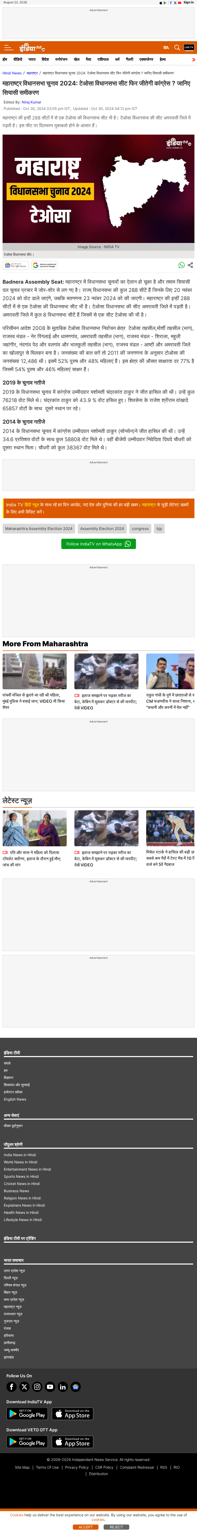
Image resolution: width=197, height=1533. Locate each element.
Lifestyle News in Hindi (23, 1219)
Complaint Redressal (137, 1467)
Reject (116, 1527)
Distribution (98, 1473)
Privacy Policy (77, 1467)
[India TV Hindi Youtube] (179, 2)
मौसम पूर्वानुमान (13, 1125)
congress (140, 528)
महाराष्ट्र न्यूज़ (13, 1306)
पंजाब (7, 1328)
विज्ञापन (8, 1077)
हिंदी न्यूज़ (32, 504)
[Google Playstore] (27, 1414)
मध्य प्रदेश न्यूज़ (14, 1299)
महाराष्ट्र (32, 73)
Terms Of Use (47, 1467)
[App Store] (72, 1414)
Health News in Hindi (21, 1212)
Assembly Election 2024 (102, 528)
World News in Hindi (20, 1162)
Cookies (16, 1515)
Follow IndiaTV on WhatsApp (94, 543)
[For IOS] (72, 1442)
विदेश (45, 59)
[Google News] (16, 265)
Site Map (22, 1467)
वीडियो (18, 59)
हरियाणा (9, 1335)
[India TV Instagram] (37, 1387)
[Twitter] (24, 1387)
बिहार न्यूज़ (10, 1292)
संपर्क (7, 1063)
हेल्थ (163, 59)
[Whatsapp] (182, 265)
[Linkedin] (63, 1387)
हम (5, 1070)
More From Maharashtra (45, 643)
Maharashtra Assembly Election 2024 (39, 528)
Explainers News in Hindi (24, 1205)
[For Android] (27, 1442)
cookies (98, 1519)
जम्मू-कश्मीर (11, 1350)
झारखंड (9, 1357)
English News (15, 1099)
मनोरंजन (61, 59)
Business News (16, 1191)
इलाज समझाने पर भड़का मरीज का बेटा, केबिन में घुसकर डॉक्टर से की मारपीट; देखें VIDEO (105, 701)
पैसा (88, 59)
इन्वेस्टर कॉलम (13, 1092)
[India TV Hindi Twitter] (175, 2)
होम (5, 59)
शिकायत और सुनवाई (17, 1085)
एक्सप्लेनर (146, 59)
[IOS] (160, 2)
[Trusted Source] (44, 265)
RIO (177, 1467)
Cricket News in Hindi (22, 1183)
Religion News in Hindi (22, 1198)
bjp (159, 528)
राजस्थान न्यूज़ (13, 1314)
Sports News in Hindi (21, 1176)
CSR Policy (104, 1467)
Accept (86, 1527)
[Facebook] (11, 1387)
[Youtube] (50, 1387)
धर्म (117, 59)
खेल (77, 59)
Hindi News (12, 73)
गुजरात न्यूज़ (11, 1321)
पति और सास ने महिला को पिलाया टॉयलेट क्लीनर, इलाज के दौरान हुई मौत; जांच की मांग (32, 858)
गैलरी (129, 59)
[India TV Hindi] (32, 47)
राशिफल (103, 59)
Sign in (189, 2)
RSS (163, 1467)
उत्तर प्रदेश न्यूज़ (14, 1270)
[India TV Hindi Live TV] (189, 47)
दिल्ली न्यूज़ (11, 1278)
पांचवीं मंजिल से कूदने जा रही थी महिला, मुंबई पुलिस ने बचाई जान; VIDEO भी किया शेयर (34, 701)
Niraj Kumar (31, 102)
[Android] (165, 2)
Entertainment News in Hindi (27, 1169)
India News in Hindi (20, 1155)
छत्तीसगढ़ (9, 1342)
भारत (31, 59)
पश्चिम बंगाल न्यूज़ (15, 1285)
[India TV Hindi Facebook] (170, 2)
